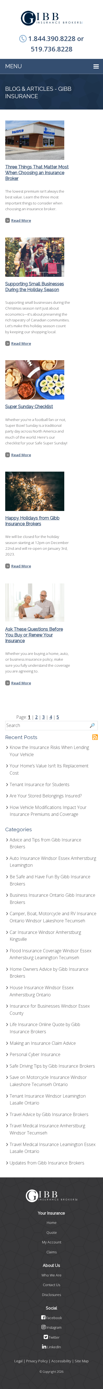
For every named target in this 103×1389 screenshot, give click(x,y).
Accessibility (61, 1360)
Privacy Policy (37, 1360)
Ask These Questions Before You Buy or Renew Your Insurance (34, 635)
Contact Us (51, 1284)
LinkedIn (53, 1346)
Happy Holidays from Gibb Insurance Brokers (32, 520)
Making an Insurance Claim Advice (43, 1043)
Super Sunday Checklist (29, 406)
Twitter (54, 1337)
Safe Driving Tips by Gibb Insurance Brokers (52, 1066)
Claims (51, 1251)
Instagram (54, 1327)
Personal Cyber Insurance (35, 1054)
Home (52, 1222)
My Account (51, 1242)
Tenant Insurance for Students (39, 784)
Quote (51, 1232)
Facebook (53, 1317)
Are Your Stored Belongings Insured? (46, 796)
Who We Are (51, 1275)
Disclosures (51, 1294)
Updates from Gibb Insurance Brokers (47, 1163)
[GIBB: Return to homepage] (52, 18)
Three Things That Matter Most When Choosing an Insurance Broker (37, 172)
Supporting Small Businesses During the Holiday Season (34, 286)
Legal (18, 1360)
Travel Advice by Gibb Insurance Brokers (49, 1114)
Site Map (82, 1360)
